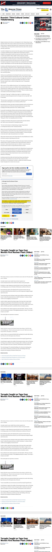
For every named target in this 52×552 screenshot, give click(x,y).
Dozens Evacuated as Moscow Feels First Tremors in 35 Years (13, 355)
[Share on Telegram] (24, 23)
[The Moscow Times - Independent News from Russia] (11, 9)
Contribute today (45, 10)
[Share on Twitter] (22, 23)
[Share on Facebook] (21, 23)
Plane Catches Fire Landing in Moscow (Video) (11, 359)
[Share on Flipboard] (30, 23)
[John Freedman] (2, 23)
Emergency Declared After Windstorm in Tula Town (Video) (13, 357)
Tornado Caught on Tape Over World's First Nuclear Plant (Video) (16, 251)
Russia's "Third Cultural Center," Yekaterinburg (15, 18)
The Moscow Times (5, 255)
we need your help (13, 198)
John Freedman (6, 22)
